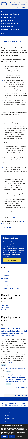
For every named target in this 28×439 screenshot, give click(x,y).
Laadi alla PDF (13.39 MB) (12, 41)
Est (11, 7)
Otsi (17, 7)
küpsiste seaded (12, 433)
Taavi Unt (3, 309)
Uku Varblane (5, 307)
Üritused (6, 285)
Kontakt (7, 412)
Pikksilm (9, 362)
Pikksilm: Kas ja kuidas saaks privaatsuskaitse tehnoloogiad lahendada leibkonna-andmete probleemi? (14, 332)
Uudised (6, 278)
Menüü (24, 7)
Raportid (6, 272)
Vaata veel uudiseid (20, 387)
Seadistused (19, 436)
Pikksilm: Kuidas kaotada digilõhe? (16, 368)
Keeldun (11, 436)
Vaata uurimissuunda (11, 288)
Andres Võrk (4, 305)
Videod (6, 281)
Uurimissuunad (9, 418)
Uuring (3, 33)
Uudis (3, 365)
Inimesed (6, 275)
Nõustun (4, 436)
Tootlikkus (4, 12)
